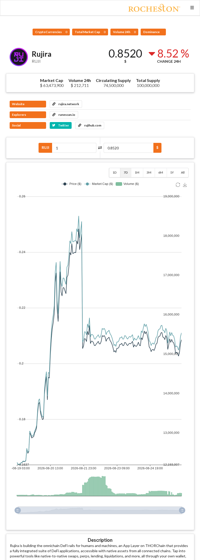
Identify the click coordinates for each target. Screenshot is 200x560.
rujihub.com (92, 125)
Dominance (151, 32)
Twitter (63, 125)
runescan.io (66, 115)
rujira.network (68, 104)
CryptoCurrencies (51, 32)
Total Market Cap (90, 32)
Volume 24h (124, 32)
